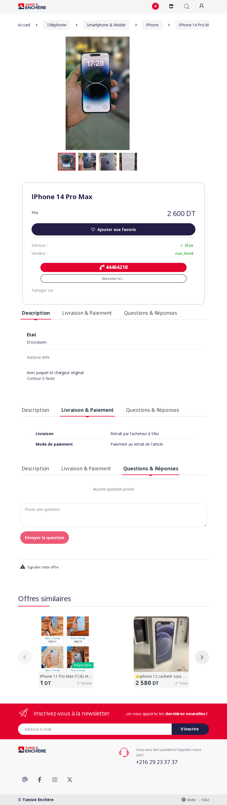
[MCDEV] (32, 6)
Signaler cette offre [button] (42, 567)
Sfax (189, 245)
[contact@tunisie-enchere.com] (25, 780)
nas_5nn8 (184, 253)
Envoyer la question (44, 537)
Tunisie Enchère (38, 799)
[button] (156, 6)
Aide (191, 799)
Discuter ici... (113, 278)
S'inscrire (190, 729)
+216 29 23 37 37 (156, 762)
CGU (205, 799)
